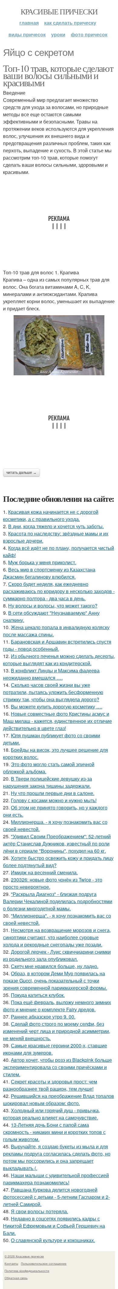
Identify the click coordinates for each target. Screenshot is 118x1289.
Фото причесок (89, 34)
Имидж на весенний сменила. (44, 872)
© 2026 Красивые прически (24, 1256)
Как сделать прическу (70, 22)
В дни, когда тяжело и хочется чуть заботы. (56, 526)
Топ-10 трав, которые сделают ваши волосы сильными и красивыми (58, 75)
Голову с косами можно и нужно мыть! (54, 800)
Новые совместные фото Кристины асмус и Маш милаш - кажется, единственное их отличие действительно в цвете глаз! (57, 721)
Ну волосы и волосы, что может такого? (52, 605)
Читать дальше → (21, 473)
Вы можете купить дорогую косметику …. (56, 706)
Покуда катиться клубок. (38, 995)
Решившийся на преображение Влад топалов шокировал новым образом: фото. (58, 1099)
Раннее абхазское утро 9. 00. (43, 1016)
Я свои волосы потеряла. (39, 1211)
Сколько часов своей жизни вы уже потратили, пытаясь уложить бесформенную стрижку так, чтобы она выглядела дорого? (53, 692)
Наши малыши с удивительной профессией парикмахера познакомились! (56, 1179)
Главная (29, 22)
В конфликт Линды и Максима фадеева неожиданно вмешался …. (51, 674)
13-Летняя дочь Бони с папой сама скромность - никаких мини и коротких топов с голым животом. (54, 1132)
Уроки (58, 34)
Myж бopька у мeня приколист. (42, 562)
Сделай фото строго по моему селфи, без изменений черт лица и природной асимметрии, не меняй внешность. (56, 1031)
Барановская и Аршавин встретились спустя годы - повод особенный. (57, 645)
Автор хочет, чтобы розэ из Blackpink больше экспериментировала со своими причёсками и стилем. (57, 1067)
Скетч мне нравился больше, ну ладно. (54, 966)
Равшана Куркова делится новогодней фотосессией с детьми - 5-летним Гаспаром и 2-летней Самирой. (56, 1197)
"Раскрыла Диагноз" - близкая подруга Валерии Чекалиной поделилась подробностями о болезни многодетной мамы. (57, 901)
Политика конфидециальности (27, 1271)
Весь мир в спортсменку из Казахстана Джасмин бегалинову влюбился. (49, 573)
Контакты (11, 1263)
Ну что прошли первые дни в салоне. (52, 793)
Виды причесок (27, 34)
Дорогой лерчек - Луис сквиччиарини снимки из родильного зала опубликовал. (57, 955)
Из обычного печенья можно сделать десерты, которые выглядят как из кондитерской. (59, 660)
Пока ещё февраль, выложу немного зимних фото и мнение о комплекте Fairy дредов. (57, 1006)
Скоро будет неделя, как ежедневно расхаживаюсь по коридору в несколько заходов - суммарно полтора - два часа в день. (59, 591)
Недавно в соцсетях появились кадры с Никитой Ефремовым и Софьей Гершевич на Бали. (54, 1225)
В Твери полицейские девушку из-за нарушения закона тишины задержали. (47, 782)
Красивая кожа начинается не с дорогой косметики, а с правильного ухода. (50, 515)
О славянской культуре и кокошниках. (53, 1240)
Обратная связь (16, 1278)
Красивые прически (59, 11)
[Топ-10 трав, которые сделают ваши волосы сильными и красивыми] (59, 345)
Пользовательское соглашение (44, 1263)
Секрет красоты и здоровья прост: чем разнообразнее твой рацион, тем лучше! (50, 1085)
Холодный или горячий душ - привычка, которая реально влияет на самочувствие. (51, 1114)
